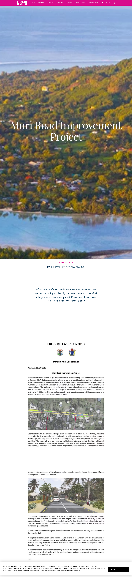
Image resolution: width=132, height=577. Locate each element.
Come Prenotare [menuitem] (93, 3)
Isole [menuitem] (33, 3)
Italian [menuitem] (108, 3)
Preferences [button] (77, 570)
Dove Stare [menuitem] (51, 3)
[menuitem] (102, 3)
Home (22, 3)
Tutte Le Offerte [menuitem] (80, 3)
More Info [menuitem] (69, 3)
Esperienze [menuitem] (41, 3)
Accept (112, 569)
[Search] (114, 2)
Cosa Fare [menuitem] (60, 3)
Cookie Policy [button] (35, 570)
